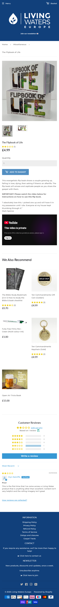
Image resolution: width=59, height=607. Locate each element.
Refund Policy (29, 529)
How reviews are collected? (14, 500)
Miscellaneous (19, 44)
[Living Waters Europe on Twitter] (21, 585)
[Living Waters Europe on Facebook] (26, 585)
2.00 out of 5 (36, 428)
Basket (53, 3)
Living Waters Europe (21, 592)
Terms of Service (29, 532)
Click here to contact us (30, 556)
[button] (8, 146)
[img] (7, 473)
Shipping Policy (29, 522)
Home (5, 44)
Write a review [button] (29, 456)
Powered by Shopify (43, 592)
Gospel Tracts (29, 538)
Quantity (6, 158)
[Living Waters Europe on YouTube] (35, 585)
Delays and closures (29, 535)
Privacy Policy (29, 525)
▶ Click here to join (29, 575)
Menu (8, 3)
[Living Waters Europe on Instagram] (31, 585)
